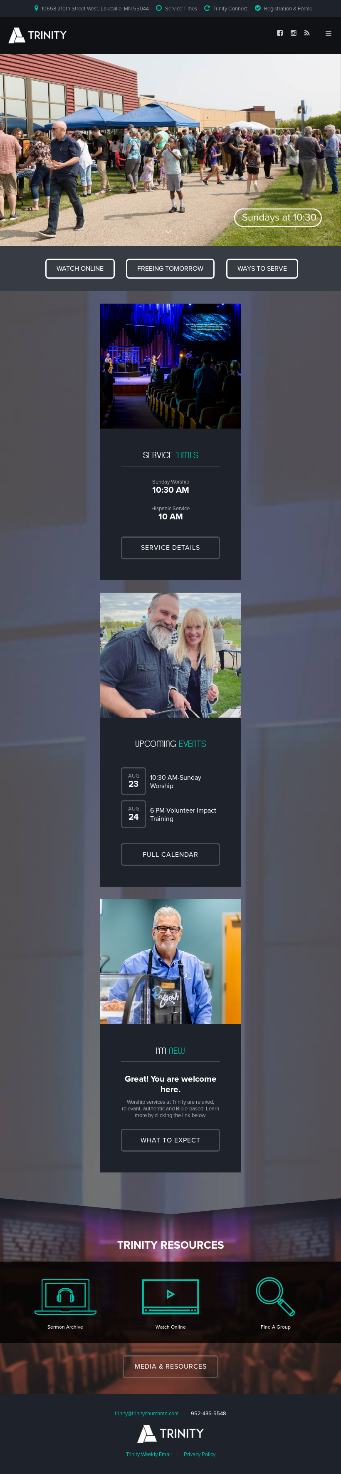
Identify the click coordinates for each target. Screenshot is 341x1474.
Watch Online (171, 1327)
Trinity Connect (230, 8)
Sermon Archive (65, 1327)
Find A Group (276, 1327)
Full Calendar (170, 854)
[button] (80, 269)
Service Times (181, 8)
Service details (170, 548)
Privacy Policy (199, 1454)
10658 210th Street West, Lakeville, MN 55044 (95, 8)
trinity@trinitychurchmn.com (147, 1413)
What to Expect (170, 1140)
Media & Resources (171, 1366)
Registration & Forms (288, 8)
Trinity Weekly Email (149, 1454)
